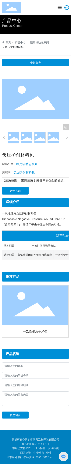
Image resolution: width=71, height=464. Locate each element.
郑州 (48, 452)
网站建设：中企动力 (32, 452)
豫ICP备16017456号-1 (35, 443)
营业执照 (53, 448)
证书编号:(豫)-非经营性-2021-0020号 (29, 457)
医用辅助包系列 (39, 42)
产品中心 (20, 42)
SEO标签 (39, 448)
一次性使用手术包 (35, 331)
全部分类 (35, 62)
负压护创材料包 (24, 172)
